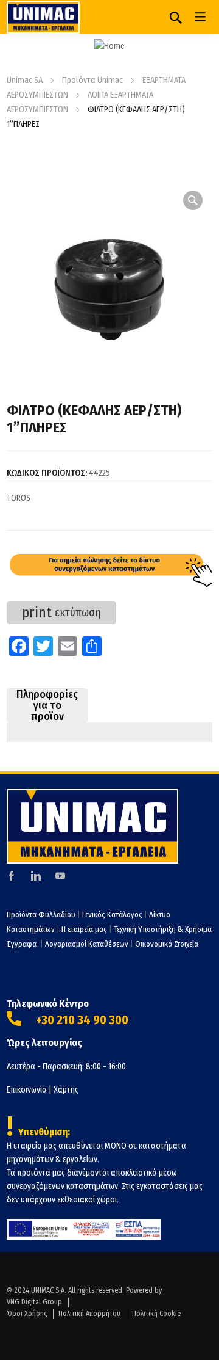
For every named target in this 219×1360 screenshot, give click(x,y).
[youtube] (60, 875)
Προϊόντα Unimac (92, 80)
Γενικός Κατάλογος (112, 914)
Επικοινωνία (27, 1090)
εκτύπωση (61, 612)
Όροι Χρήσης (27, 1313)
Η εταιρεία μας (84, 929)
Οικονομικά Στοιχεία (166, 943)
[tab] (47, 705)
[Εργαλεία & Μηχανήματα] (43, 17)
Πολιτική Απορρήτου (89, 1313)
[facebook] (11, 875)
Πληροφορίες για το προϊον (47, 705)
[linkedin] (36, 875)
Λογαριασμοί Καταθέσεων (86, 943)
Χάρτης (66, 1090)
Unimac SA (25, 80)
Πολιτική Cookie (156, 1313)
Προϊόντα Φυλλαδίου (41, 914)
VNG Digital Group (34, 1302)
